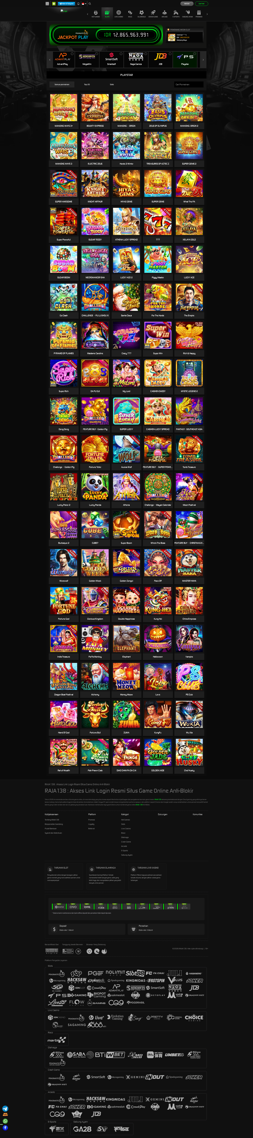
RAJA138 (158, 799)
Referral (91, 828)
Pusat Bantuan (51, 828)
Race (130, 17)
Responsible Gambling (54, 824)
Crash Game (153, 17)
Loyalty (91, 824)
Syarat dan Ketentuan (53, 833)
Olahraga (142, 17)
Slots (107, 17)
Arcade (164, 17)
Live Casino (118, 17)
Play (83, 37)
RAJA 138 (139, 805)
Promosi (199, 17)
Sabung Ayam (187, 17)
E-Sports (176, 17)
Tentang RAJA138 (52, 819)
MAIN (97, 525)
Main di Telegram (67, 4)
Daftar (201, 4)
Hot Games (96, 17)
